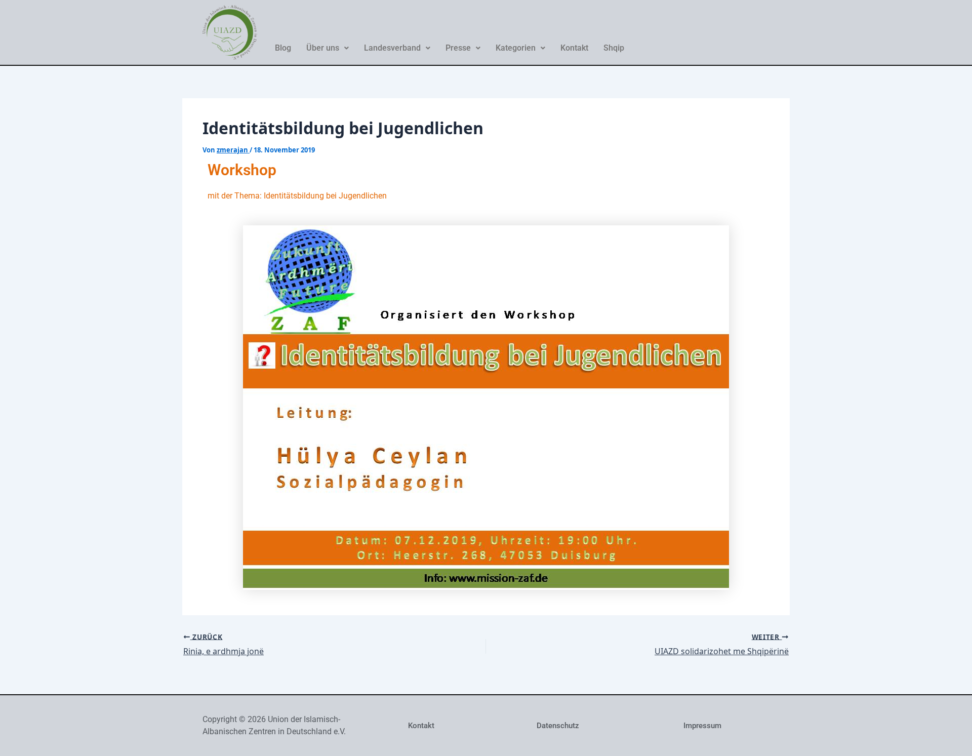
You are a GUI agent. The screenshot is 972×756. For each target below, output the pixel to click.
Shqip (613, 48)
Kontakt (574, 48)
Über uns (322, 48)
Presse (458, 48)
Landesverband (392, 48)
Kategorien (516, 48)
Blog (283, 48)
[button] (327, 48)
